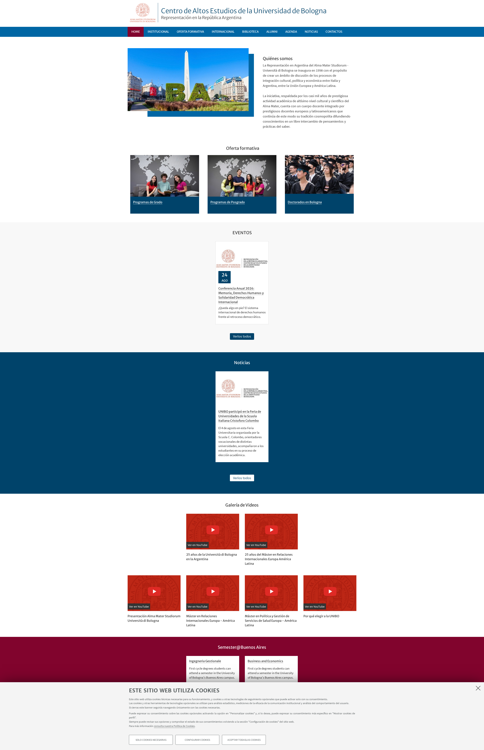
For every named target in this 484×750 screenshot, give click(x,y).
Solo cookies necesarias (151, 740)
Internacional (223, 31)
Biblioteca (250, 31)
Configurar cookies (197, 740)
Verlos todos (242, 336)
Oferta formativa (190, 31)
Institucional (158, 31)
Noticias (311, 31)
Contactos (334, 31)
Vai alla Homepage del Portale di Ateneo (143, 12)
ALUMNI (272, 31)
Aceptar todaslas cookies (244, 740)
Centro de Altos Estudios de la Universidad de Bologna (244, 13)
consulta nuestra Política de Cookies (174, 726)
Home (135, 31)
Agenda (291, 31)
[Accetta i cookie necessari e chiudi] (478, 688)
